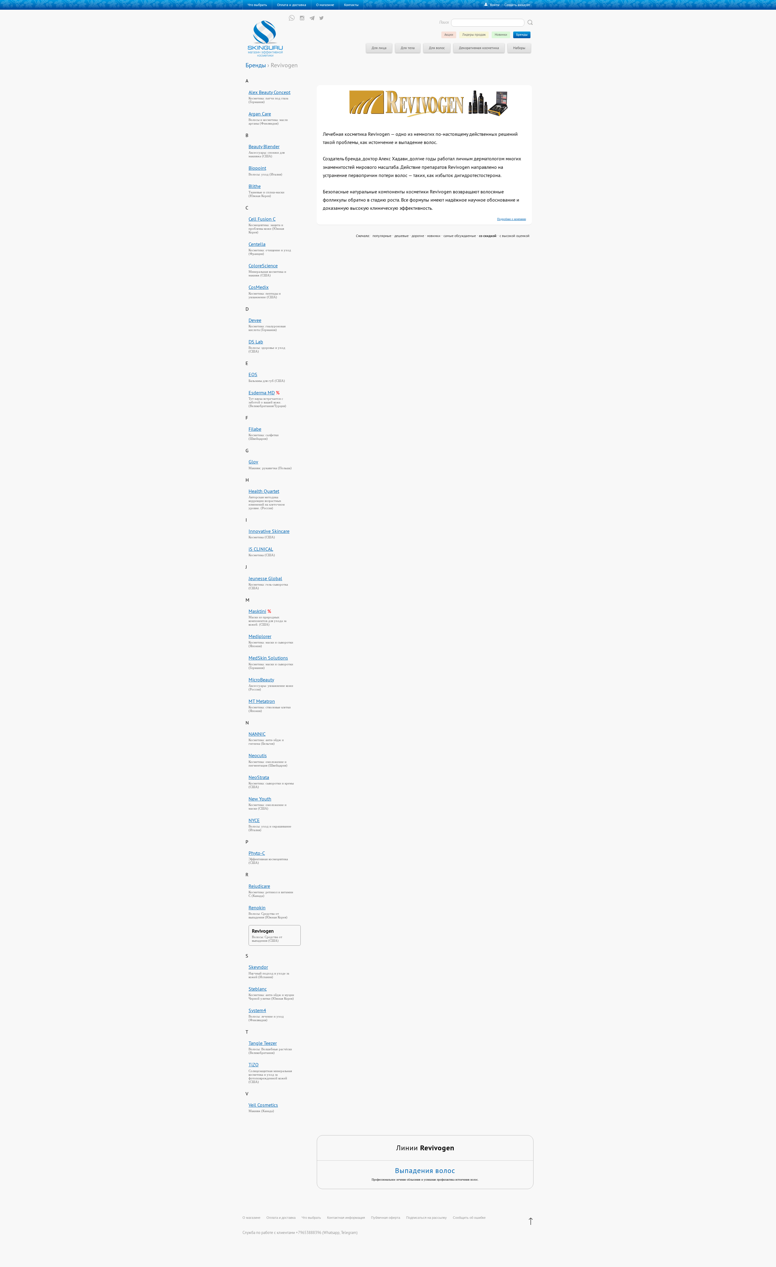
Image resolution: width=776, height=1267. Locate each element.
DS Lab (256, 342)
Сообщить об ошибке (469, 1217)
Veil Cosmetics (263, 1105)
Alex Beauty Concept (269, 92)
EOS (253, 374)
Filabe (255, 429)
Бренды (256, 65)
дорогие (418, 235)
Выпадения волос (425, 1170)
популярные (382, 235)
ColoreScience (263, 265)
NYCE (254, 820)
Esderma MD (262, 392)
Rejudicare (259, 886)
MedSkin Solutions (268, 658)
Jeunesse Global (265, 578)
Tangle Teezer (263, 1043)
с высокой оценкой (515, 235)
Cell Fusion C (262, 219)
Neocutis (258, 755)
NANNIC (257, 734)
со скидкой (488, 235)
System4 (257, 1010)
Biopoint (257, 168)
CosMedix (259, 287)
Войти (495, 4)
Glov (253, 462)
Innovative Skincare (269, 531)
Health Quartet (264, 491)
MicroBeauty (261, 680)
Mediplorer (260, 636)
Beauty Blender (264, 146)
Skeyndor (258, 967)
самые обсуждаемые (459, 235)
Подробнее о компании (511, 219)
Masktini (257, 611)
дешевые (401, 235)
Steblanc (258, 989)
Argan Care (260, 114)
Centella (257, 244)
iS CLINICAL (261, 549)
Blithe (255, 186)
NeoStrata (259, 777)
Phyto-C (257, 853)
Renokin (257, 907)
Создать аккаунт (517, 4)
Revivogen (263, 931)
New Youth (260, 799)
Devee (255, 320)
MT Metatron (262, 701)
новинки (433, 235)
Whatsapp (331, 1232)
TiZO (254, 1064)
